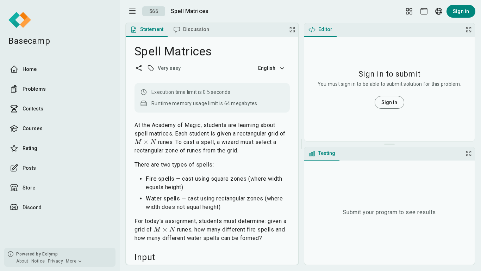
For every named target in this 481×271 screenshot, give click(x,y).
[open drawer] (132, 11)
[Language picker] (439, 11)
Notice (38, 261)
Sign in (461, 11)
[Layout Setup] (409, 11)
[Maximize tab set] (292, 29)
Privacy (55, 261)
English (267, 68)
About (22, 261)
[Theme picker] (424, 11)
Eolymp (50, 254)
